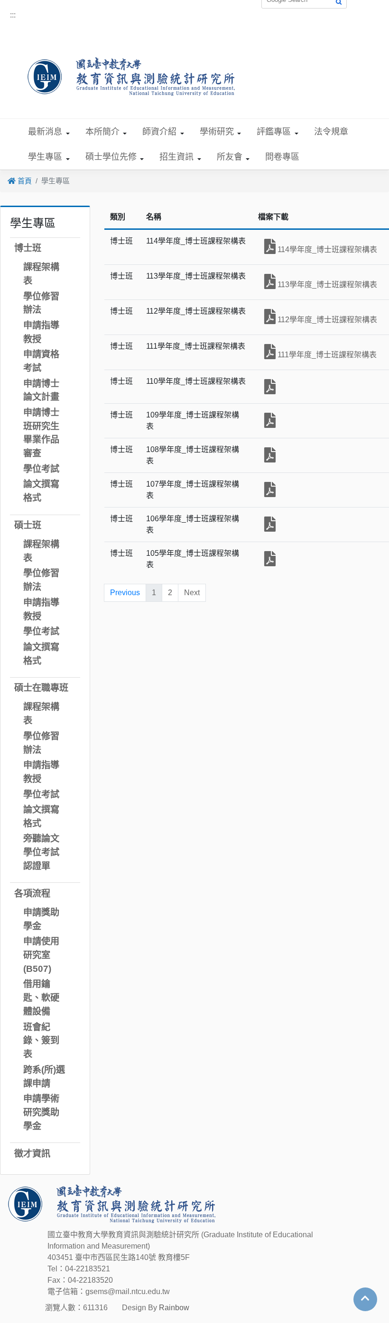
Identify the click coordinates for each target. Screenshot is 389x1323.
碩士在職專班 (41, 688)
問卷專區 (282, 157)
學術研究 (217, 131)
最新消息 (45, 131)
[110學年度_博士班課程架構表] (270, 387)
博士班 (27, 248)
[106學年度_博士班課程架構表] (270, 524)
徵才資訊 (32, 1154)
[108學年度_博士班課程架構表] (270, 455)
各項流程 (32, 893)
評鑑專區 (274, 131)
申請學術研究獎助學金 (41, 1112)
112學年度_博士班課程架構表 (326, 320)
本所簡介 (102, 131)
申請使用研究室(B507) (41, 955)
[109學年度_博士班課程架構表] (270, 420)
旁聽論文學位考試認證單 (41, 852)
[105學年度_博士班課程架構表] (270, 559)
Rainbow (174, 1308)
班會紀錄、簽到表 (41, 1041)
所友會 (229, 157)
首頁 (24, 181)
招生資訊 (176, 157)
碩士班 (27, 525)
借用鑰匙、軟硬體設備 (41, 997)
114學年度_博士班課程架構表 (326, 249)
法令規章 (331, 131)
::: (13, 15)
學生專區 (45, 157)
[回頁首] (365, 1298)
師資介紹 (159, 131)
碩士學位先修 (111, 157)
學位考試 (41, 469)
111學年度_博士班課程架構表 (326, 355)
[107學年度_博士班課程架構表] (270, 489)
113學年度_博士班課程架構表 (326, 285)
